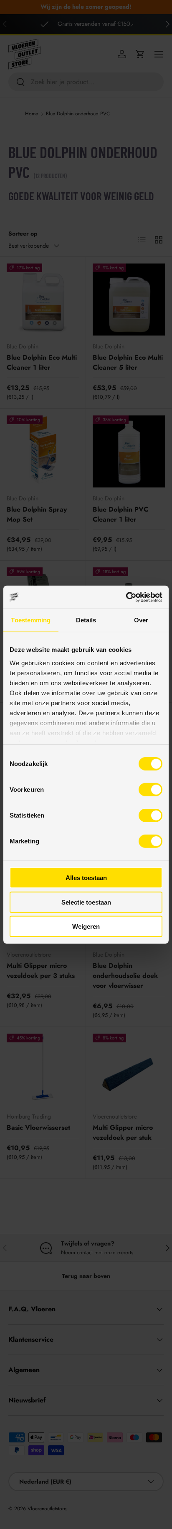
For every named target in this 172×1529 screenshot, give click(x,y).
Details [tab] (86, 620)
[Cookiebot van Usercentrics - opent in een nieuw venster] (125, 597)
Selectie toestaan (86, 901)
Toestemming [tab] (31, 620)
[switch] (150, 789)
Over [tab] (141, 620)
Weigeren (86, 926)
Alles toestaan (86, 877)
